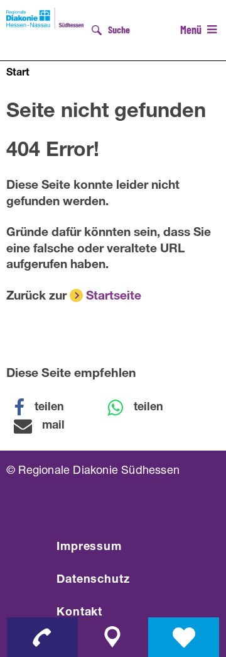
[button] (47, 407)
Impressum (89, 547)
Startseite (113, 297)
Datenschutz (93, 580)
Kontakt (79, 613)
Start (18, 74)
